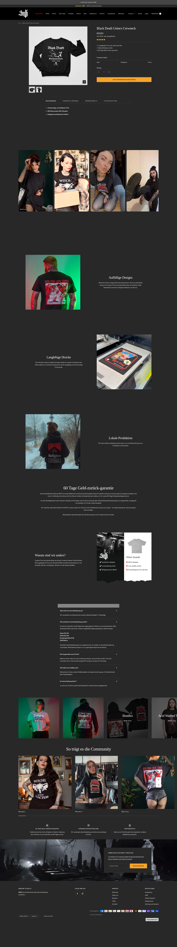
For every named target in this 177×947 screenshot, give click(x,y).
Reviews (114, 898)
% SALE (102, 13)
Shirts (54, 13)
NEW (47, 13)
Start (19, 23)
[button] (101, 39)
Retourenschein (97, 628)
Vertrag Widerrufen (152, 919)
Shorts (78, 13)
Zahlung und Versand (152, 904)
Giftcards (121, 13)
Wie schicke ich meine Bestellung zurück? (73, 622)
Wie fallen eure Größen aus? (69, 668)
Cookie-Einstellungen (96, 914)
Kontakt (114, 904)
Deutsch (130, 13)
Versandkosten (110, 36)
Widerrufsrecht (150, 898)
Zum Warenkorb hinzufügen (124, 79)
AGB (146, 895)
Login (146, 13)
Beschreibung (51, 101)
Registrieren (138, 866)
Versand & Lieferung (70, 101)
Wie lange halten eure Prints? (69, 654)
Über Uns (115, 895)
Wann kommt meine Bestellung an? (71, 611)
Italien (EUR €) (24, 916)
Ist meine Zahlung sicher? (68, 681)
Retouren (115, 892)
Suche (140, 13)
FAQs (114, 901)
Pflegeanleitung (110, 101)
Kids (85, 13)
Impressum (148, 892)
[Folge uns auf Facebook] (77, 893)
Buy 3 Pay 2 (39, 13)
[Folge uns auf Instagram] (82, 893)
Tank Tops (62, 13)
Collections (93, 13)
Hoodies (70, 13)
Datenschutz (149, 901)
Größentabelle (91, 101)
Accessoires (111, 13)
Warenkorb (156, 13)
